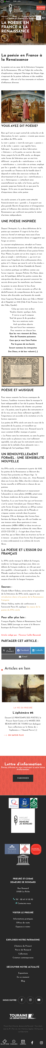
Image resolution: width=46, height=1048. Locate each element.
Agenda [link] (23, 1044)
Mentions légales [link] (27, 1029)
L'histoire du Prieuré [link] (23, 946)
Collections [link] (23, 954)
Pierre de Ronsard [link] (23, 950)
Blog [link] (23, 981)
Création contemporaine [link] (23, 958)
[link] (32, 1043)
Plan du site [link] (16, 1029)
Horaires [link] (13, 1044)
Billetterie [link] (5, 1044)
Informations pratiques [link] (23, 919)
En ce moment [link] (23, 977)
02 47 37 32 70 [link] (26, 899)
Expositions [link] (23, 973)
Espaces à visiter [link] (23, 927)
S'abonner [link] (23, 778)
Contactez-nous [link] (24, 903)
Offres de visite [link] (23, 923)
